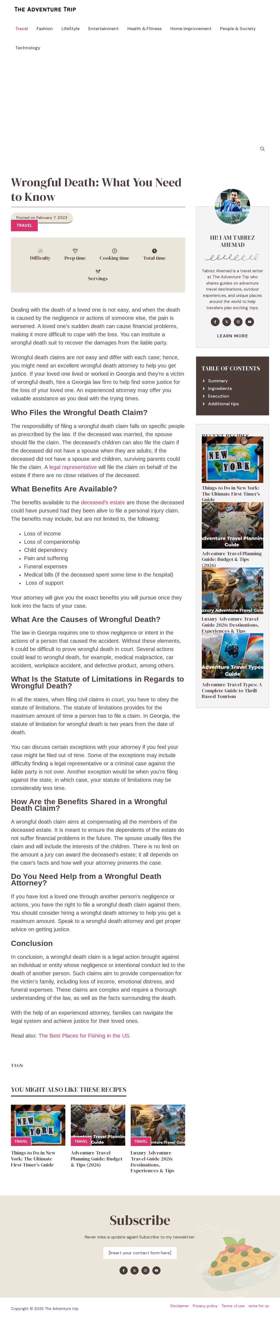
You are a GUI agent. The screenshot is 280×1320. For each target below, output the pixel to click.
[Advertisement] (140, 98)
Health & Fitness (144, 28)
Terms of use (233, 1305)
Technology (27, 48)
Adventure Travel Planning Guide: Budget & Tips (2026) (96, 1158)
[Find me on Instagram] (238, 321)
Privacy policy (205, 1305)
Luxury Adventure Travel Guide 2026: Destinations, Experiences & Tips (152, 1161)
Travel (21, 28)
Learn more (232, 336)
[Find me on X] (226, 321)
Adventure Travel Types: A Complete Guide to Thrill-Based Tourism (232, 690)
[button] (262, 149)
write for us (259, 1305)
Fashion (45, 28)
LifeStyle (71, 28)
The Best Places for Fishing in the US (84, 1036)
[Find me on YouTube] (249, 321)
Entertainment (103, 28)
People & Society (238, 28)
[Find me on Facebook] (215, 321)
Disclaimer (179, 1305)
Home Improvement (190, 28)
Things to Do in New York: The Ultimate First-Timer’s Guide (33, 1158)
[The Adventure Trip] (45, 9)
